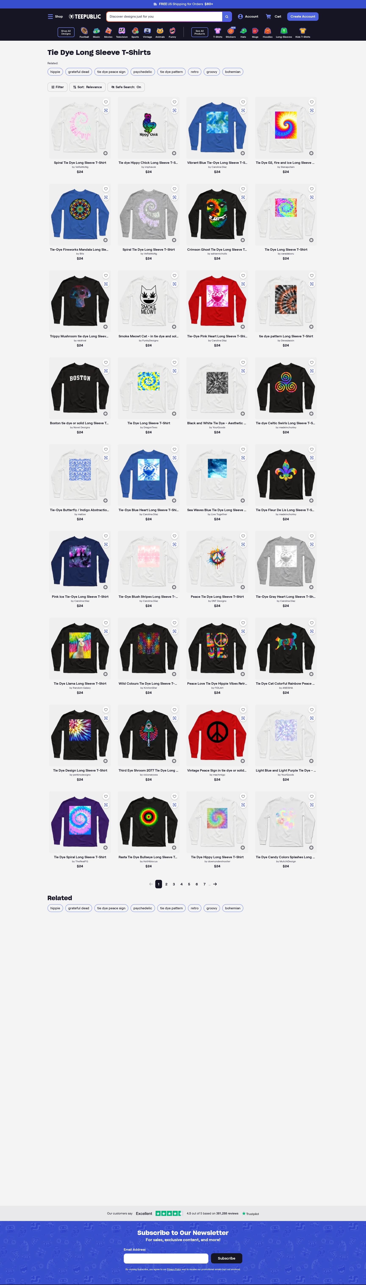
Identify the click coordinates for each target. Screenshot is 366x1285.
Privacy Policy (174, 1269)
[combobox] (164, 16)
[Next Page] (215, 884)
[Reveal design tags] (105, 153)
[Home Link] (85, 16)
